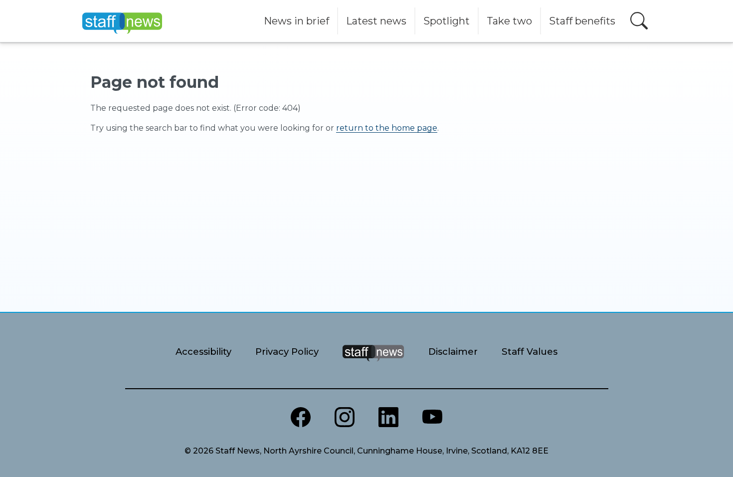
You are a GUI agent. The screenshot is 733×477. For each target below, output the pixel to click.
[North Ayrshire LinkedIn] (388, 417)
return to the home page (386, 128)
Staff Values (529, 351)
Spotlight (446, 21)
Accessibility (203, 351)
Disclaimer (453, 351)
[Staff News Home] (373, 365)
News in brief (296, 21)
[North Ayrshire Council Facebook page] (301, 417)
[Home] (122, 21)
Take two (509, 21)
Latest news (376, 21)
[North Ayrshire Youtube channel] (432, 417)
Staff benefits (582, 21)
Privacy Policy (287, 351)
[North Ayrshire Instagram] (345, 417)
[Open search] (639, 20)
